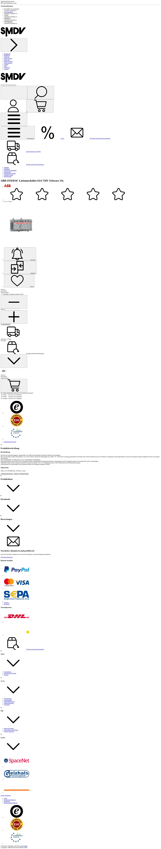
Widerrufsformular (9, 703)
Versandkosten (8, 700)
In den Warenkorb (5, 324)
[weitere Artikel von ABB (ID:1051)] (7, 187)
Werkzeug (6, 57)
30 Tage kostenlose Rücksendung (35, 164)
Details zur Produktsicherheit (21, 474)
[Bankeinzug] (16, 601)
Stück (2, 309)
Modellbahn (7, 54)
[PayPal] (16, 575)
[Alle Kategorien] (14, 119)
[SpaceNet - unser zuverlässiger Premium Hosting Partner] (16, 766)
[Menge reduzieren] (14, 317)
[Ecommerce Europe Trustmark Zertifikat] (16, 439)
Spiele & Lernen (8, 61)
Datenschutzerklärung (10, 800)
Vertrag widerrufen (9, 731)
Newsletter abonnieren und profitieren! (100, 138)
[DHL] (16, 622)
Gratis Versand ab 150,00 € (33, 151)
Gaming (6, 64)
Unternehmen (7, 672)
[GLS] (16, 635)
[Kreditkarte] (16, 588)
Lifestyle (6, 69)
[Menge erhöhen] (14, 301)
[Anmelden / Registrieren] (13, 111)
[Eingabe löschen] (14, 92)
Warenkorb (7, 18)
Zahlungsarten (8, 698)
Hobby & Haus (8, 58)
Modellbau (7, 55)
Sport (5, 66)
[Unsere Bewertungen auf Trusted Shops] (16, 413)
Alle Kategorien (8, 21)
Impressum (7, 801)
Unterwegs (7, 67)
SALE (62, 138)
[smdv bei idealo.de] (16, 792)
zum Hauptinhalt (8, 12)
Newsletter (7, 704)
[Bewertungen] (67, 200)
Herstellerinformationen (6, 474)
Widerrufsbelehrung (9, 701)
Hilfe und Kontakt (9, 728)
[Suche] (41, 92)
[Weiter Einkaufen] (14, 45)
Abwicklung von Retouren (11, 730)
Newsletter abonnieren (7, 557)
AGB (5, 798)
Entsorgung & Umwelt (10, 442)
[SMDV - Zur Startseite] (13, 37)
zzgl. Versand (23, 846)
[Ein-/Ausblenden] (14, 361)
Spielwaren (7, 60)
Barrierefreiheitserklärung (11, 803)
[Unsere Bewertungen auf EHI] (16, 426)
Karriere (6, 675)
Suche (6, 15)
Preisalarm (32, 259)
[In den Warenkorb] (14, 385)
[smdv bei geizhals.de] (16, 779)
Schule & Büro (8, 63)
